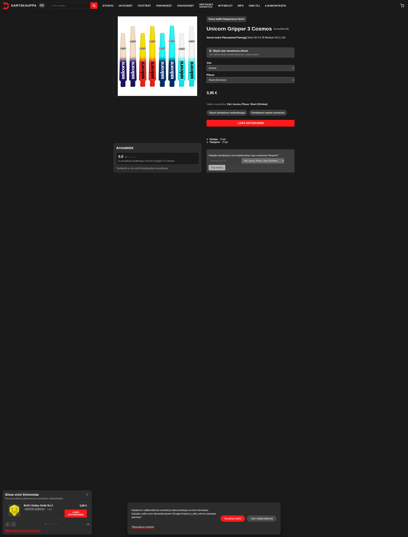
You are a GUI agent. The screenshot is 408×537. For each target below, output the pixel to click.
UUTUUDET (126, 5)
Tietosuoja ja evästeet (142, 527)
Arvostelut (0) (281, 29)
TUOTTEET (144, 5)
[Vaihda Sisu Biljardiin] (42, 5)
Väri (209, 63)
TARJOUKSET (185, 5)
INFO (241, 5)
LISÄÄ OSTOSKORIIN (250, 123)
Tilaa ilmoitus (217, 167)
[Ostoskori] (402, 5)
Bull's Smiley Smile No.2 (38, 505)
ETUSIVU (108, 5)
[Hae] (94, 5)
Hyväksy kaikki (232, 518)
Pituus (210, 75)
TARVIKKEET (164, 5)
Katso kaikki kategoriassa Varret (226, 19)
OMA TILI (254, 5)
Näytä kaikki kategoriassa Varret (22, 530)
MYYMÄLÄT (225, 5)
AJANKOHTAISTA (275, 5)
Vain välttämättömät (262, 518)
